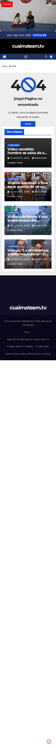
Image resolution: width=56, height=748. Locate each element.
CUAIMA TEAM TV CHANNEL (20, 346)
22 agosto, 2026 (20, 158)
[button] (46, 56)
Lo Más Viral (13, 145)
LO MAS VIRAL (42, 346)
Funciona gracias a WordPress (19, 321)
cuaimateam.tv (28, 46)
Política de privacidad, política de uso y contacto (28, 354)
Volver (28, 124)
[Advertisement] (28, 487)
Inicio (5, 66)
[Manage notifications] (49, 741)
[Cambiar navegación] (26, 57)
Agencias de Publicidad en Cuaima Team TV (28, 339)
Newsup (45, 321)
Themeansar (28, 325)
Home (27, 332)
